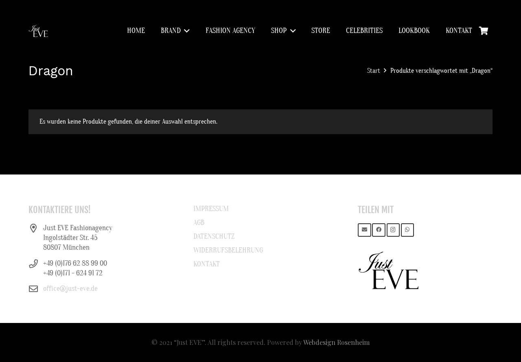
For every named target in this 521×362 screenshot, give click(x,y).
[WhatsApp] (407, 230)
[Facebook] (378, 230)
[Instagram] (393, 230)
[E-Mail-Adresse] (364, 230)
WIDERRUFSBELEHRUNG (228, 250)
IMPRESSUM (211, 209)
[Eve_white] (38, 31)
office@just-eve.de (70, 288)
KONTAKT (206, 264)
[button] (185, 31)
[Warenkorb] (484, 31)
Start (373, 70)
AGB (198, 222)
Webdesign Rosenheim (336, 342)
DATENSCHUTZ (213, 236)
